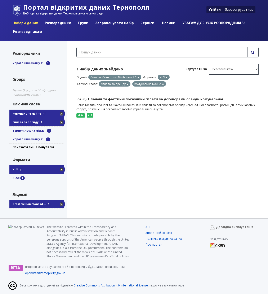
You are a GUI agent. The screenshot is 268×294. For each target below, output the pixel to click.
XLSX (80, 115)
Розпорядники (58, 23)
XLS (90, 115)
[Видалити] (138, 77)
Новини (168, 23)
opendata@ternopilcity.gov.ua (45, 273)
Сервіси (147, 23)
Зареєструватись (239, 9)
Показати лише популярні (33, 147)
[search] (253, 52)
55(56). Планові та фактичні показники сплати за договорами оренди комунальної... (150, 99)
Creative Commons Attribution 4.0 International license (111, 285)
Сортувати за (196, 69)
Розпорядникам (27, 31)
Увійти (215, 9)
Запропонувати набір (114, 23)
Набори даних (25, 23)
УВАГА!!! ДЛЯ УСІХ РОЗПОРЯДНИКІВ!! (213, 23)
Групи (83, 23)
